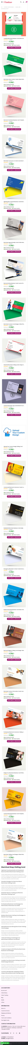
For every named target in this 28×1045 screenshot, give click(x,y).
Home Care (17, 7)
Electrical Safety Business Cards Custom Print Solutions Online (14, 283)
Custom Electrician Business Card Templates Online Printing (14, 813)
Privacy (3, 1015)
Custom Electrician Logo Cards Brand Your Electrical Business (14, 405)
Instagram (16, 1033)
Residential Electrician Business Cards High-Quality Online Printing (14, 528)
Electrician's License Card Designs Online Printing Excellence (14, 324)
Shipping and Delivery (6, 1013)
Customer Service (5, 1010)
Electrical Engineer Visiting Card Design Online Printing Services (14, 650)
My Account (4, 990)
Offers (2, 1002)
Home (1, 7)
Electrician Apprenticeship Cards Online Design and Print (14, 242)
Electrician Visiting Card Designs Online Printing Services (14, 854)
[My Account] (23, 2)
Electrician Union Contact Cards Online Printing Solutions (14, 79)
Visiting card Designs (9, 7)
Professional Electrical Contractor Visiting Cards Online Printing (14, 732)
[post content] (14, 24)
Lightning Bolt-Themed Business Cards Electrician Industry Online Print (14, 201)
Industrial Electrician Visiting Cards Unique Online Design (14, 364)
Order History (4, 993)
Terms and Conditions (6, 1018)
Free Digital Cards (5, 1020)
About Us (3, 1008)
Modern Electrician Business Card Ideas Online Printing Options (14, 609)
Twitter (13, 1033)
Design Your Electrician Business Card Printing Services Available (14, 773)
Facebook (11, 1033)
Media (2, 1000)
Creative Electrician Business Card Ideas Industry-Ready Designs (14, 38)
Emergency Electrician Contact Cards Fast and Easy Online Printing (14, 569)
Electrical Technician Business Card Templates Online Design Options (14, 120)
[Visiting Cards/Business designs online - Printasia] (6, 2)
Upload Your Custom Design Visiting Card (13, 446)
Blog (2, 997)
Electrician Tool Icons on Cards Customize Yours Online (14, 161)
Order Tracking (4, 995)
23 (11, 447)
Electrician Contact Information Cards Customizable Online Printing (14, 691)
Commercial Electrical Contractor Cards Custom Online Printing (14, 487)
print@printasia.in (10, 1038)
